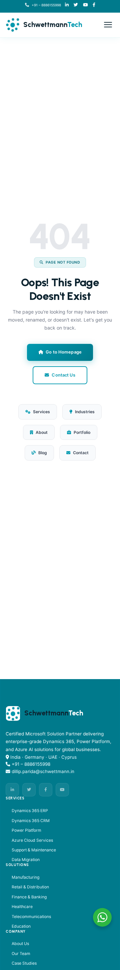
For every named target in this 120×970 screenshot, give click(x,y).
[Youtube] (85, 5)
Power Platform (26, 830)
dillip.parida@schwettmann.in (43, 771)
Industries (85, 411)
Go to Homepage (64, 352)
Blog (42, 452)
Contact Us (63, 375)
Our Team (21, 953)
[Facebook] (94, 5)
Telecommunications (31, 916)
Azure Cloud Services (32, 840)
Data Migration (26, 859)
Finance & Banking (29, 896)
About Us (20, 943)
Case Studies (24, 963)
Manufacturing (25, 877)
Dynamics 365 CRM (31, 820)
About (42, 432)
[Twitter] (29, 789)
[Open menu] (108, 24)
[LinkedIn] (67, 5)
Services (41, 411)
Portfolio (82, 432)
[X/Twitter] (76, 5)
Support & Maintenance (34, 849)
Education (21, 926)
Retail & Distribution (30, 886)
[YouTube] (62, 789)
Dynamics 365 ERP (30, 810)
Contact (81, 452)
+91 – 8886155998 (46, 5)
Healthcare (22, 906)
